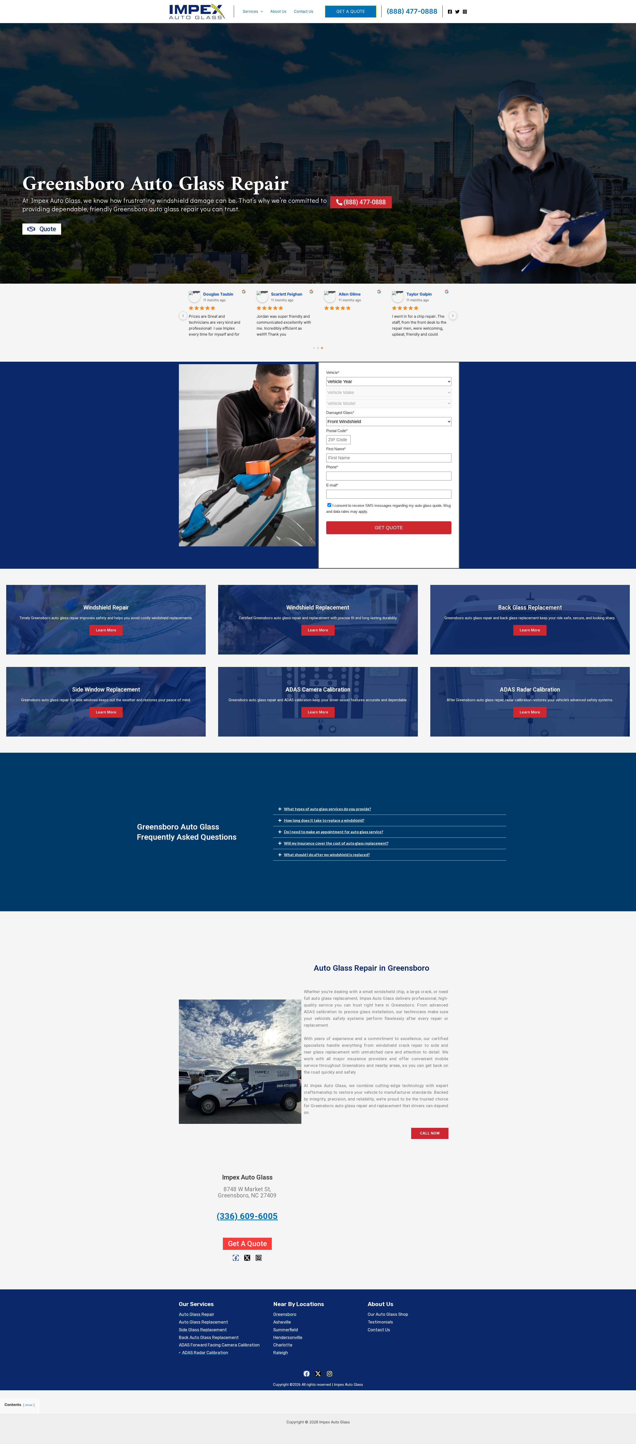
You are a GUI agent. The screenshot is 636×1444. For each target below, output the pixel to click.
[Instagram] (465, 11)
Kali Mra (346, 294)
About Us (278, 11)
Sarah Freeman (218, 294)
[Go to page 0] (314, 348)
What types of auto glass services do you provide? (327, 809)
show (29, 1405)
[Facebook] (450, 11)
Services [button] (250, 11)
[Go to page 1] (318, 348)
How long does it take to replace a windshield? (324, 820)
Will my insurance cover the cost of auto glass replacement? (336, 843)
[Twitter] (457, 11)
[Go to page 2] (322, 348)
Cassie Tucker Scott (425, 294)
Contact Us (303, 11)
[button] (260, 11)
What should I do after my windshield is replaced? (327, 854)
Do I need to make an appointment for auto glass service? (333, 832)
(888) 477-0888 (412, 11)
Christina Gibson (287, 294)
